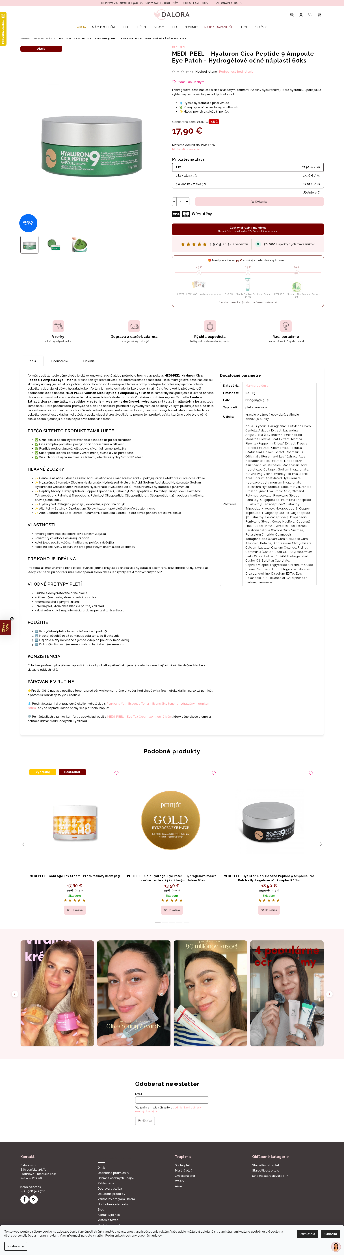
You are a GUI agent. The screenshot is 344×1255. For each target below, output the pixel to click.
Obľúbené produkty (111, 1194)
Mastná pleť (183, 1170)
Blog (101, 1209)
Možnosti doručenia (186, 149)
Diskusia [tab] (89, 361)
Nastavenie (15, 1246)
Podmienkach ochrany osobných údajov (133, 1235)
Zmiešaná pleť (185, 1175)
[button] (5, 627)
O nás (102, 1167)
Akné (178, 1186)
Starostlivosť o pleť (265, 1165)
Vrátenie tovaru (108, 1220)
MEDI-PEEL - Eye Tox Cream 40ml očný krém (139, 716)
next (321, 844)
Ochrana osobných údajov (116, 1178)
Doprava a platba (110, 1188)
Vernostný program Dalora (116, 1199)
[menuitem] (81, 27)
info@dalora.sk (30, 1187)
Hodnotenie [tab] (59, 361)
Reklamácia (106, 1183)
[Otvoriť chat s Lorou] (336, 1247)
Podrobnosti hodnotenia (236, 71)
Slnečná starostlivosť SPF (270, 1175)
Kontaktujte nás (109, 1215)
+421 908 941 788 (33, 1191)
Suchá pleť (182, 1165)
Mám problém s (256, 385)
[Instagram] (33, 1199)
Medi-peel (179, 47)
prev (23, 844)
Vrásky (179, 1181)
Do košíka (261, 201)
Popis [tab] (32, 361)
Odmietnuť (307, 1234)
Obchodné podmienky (113, 1173)
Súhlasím (330, 1234)
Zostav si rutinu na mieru (248, 229)
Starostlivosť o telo (265, 1170)
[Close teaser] (12, 619)
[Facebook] (24, 1199)
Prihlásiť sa (145, 1120)
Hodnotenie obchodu (113, 1204)
